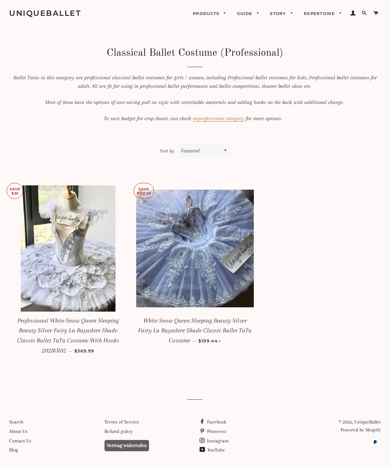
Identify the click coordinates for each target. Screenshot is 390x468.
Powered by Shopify (361, 430)
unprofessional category (218, 118)
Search (16, 422)
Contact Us (20, 441)
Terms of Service (122, 422)
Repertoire (320, 13)
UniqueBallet (45, 13)
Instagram (217, 441)
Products (207, 13)
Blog (13, 450)
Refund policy (119, 431)
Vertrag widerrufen (127, 445)
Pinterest (216, 431)
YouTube (215, 450)
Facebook (216, 422)
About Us (18, 431)
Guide (245, 13)
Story (279, 13)
